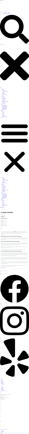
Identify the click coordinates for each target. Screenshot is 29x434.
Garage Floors (3, 98)
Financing (2, 110)
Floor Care (3, 185)
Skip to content (1, 0)
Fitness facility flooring (4, 194)
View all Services (4, 109)
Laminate (3, 92)
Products (2, 177)
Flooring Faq (3, 99)
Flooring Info (2, 184)
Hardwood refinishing (4, 108)
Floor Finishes (3, 103)
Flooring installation (4, 107)
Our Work (3, 203)
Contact (2, 117)
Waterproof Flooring (4, 94)
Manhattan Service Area (4, 116)
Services (2, 192)
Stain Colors (3, 100)
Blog (2, 201)
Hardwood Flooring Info (5, 91)
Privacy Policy (3, 115)
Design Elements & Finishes (5, 101)
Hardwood (3, 90)
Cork (2, 183)
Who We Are (3, 112)
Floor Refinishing (4, 186)
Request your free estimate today (5, 1)
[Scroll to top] (0, 433)
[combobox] (2, 44)
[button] (14, 148)
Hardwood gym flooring (4, 195)
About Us (2, 111)
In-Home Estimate (4, 193)
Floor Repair (3, 102)
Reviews (3, 202)
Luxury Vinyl (3, 93)
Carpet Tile (3, 89)
